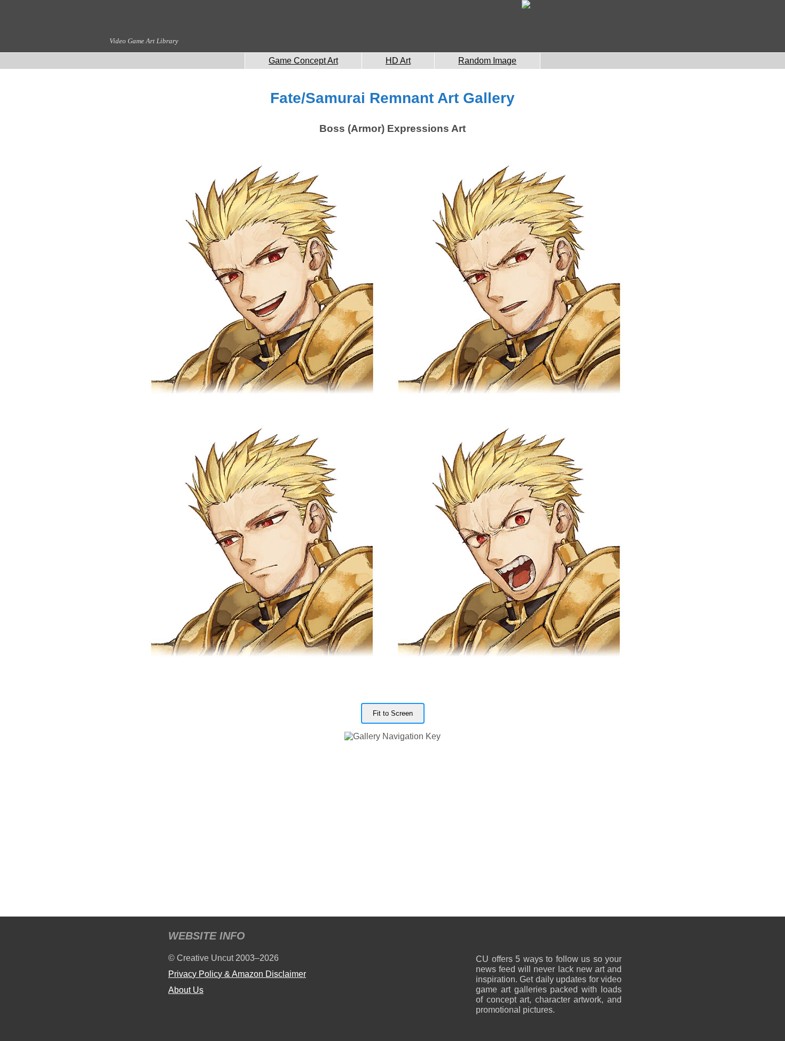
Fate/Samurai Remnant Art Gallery (392, 98)
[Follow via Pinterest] (614, 937)
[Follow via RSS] (483, 937)
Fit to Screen (393, 713)
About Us (185, 990)
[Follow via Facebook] (548, 937)
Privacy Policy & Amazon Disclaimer (237, 974)
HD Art (398, 60)
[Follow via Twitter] (581, 937)
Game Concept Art (303, 60)
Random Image (487, 60)
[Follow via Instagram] (516, 937)
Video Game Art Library (143, 41)
